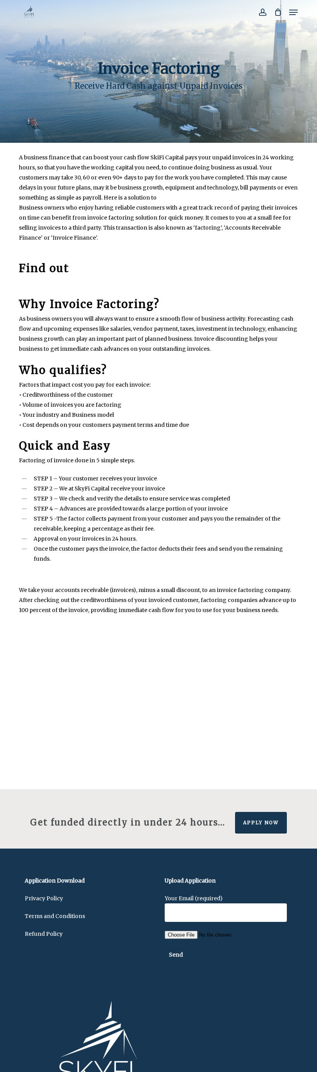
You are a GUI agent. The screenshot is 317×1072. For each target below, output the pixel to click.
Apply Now (261, 822)
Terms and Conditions (55, 916)
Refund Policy (44, 933)
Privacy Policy (44, 898)
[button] (293, 12)
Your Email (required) (194, 898)
